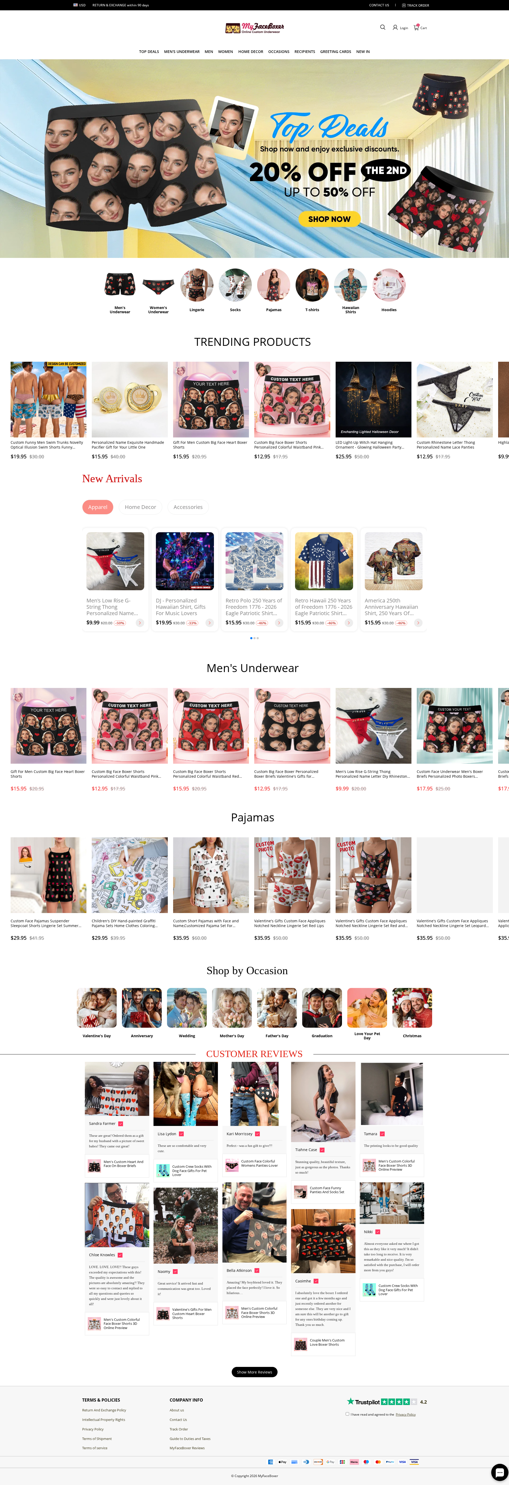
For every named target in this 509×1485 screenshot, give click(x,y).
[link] (149, 51)
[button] (383, 27)
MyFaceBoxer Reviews (187, 1448)
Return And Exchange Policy (104, 1410)
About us (177, 1410)
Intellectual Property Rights (103, 1419)
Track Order (418, 5)
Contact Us (178, 1419)
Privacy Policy (93, 1429)
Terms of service (94, 1448)
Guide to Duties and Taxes (190, 1438)
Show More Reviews (254, 1372)
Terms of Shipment (97, 1438)
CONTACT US (379, 5)
